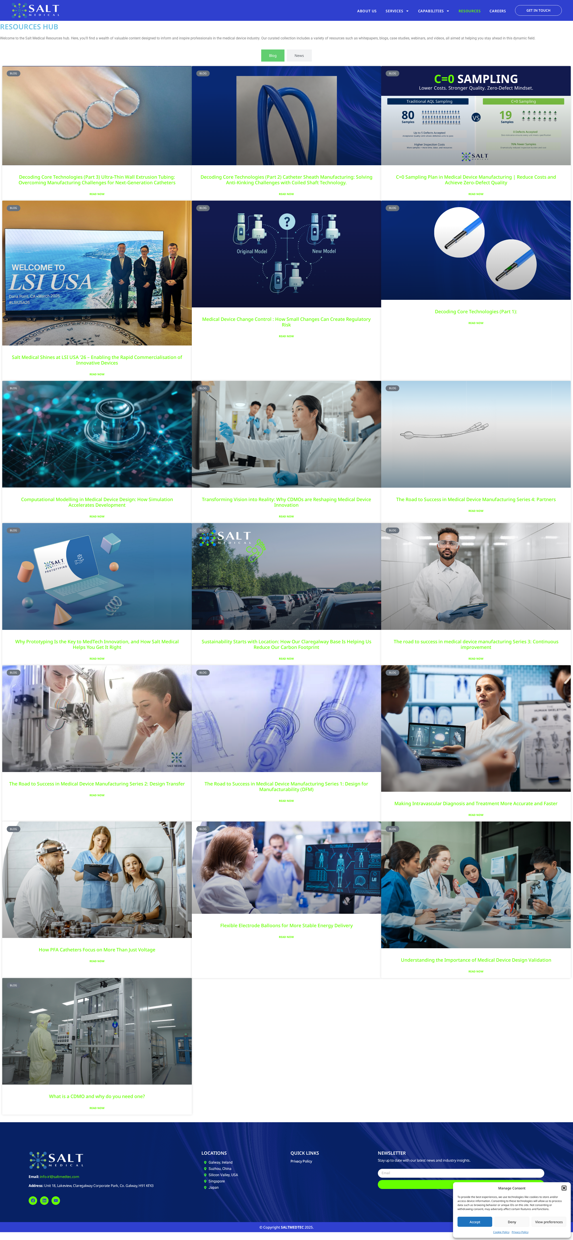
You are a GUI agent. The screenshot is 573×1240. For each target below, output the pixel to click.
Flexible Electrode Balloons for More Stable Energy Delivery (286, 925)
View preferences (549, 1222)
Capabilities (431, 11)
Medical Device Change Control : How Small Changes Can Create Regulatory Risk (286, 322)
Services (394, 11)
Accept (475, 1222)
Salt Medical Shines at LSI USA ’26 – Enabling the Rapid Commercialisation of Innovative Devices (97, 360)
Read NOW (97, 194)
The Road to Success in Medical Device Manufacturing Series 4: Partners (476, 499)
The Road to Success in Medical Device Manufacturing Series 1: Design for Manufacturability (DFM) (286, 786)
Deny (512, 1222)
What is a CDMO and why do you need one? (97, 1096)
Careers (498, 11)
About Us (367, 11)
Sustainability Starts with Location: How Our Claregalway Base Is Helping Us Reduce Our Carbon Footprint (286, 644)
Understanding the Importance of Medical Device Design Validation (476, 960)
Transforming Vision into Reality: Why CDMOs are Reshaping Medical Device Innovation (286, 502)
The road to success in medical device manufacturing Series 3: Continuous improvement (476, 644)
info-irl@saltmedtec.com (59, 1176)
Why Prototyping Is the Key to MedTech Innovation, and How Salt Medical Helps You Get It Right (97, 644)
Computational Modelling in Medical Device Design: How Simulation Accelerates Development (97, 502)
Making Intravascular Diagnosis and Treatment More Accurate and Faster (476, 803)
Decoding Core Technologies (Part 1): (476, 311)
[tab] (272, 55)
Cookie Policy (501, 1232)
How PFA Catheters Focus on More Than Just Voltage (97, 949)
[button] (564, 1188)
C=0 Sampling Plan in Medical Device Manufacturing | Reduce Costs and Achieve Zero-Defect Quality (476, 180)
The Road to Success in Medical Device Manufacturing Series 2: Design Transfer (97, 784)
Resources (470, 11)
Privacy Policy (520, 1232)
